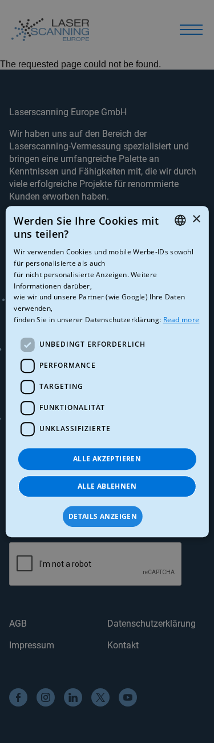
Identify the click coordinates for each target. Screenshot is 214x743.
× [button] (196, 219)
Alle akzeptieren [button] (107, 459)
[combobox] (180, 220)
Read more (181, 319)
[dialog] (106, 372)
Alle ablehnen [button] (107, 486)
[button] (107, 516)
